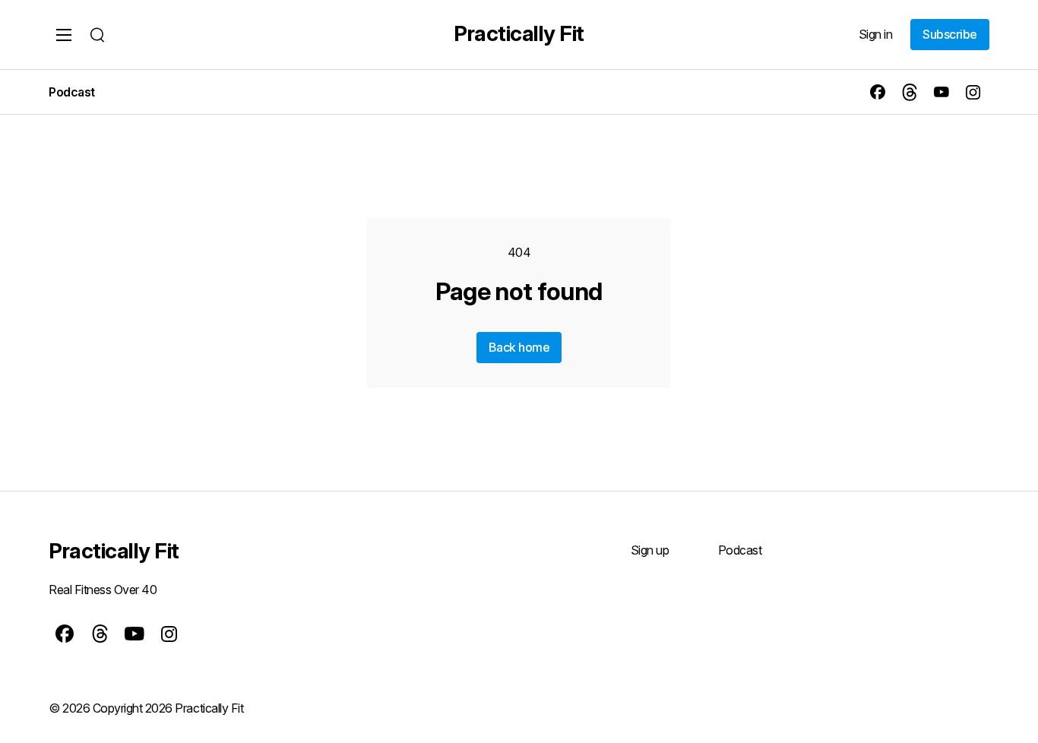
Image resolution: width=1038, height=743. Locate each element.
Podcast (72, 92)
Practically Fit (519, 33)
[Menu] (64, 35)
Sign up (650, 550)
